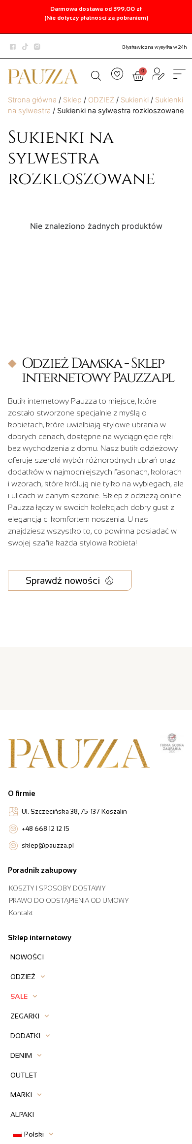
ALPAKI (22, 1114)
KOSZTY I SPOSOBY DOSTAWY (57, 888)
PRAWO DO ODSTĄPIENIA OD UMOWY (69, 900)
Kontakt (20, 913)
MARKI (21, 1095)
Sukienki (135, 99)
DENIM (21, 1055)
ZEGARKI (24, 1016)
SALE (19, 996)
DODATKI (25, 1036)
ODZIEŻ (101, 99)
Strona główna (32, 99)
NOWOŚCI (27, 957)
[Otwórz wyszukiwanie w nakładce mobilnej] (96, 74)
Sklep (72, 99)
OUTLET (23, 1075)
